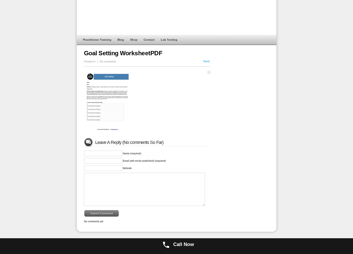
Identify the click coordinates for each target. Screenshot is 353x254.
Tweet (206, 61)
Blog (120, 39)
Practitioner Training (97, 39)
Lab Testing (169, 39)
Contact (149, 39)
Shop (133, 39)
